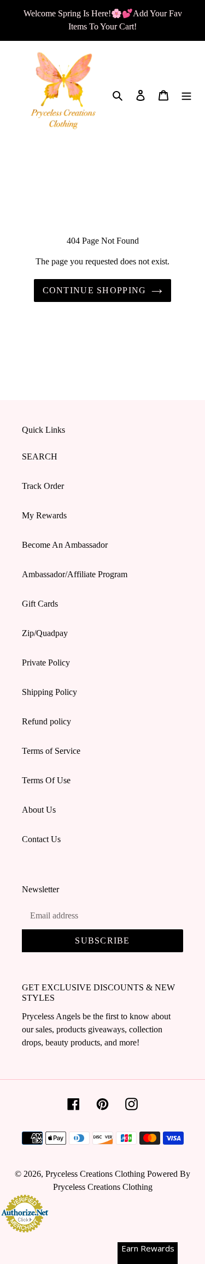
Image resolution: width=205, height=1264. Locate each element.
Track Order (43, 486)
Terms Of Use (46, 780)
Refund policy (46, 721)
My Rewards (44, 515)
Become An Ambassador (65, 544)
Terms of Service (51, 750)
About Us (39, 809)
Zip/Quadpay (45, 633)
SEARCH (39, 456)
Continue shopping (95, 290)
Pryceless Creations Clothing (95, 1173)
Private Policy (46, 662)
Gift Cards (40, 603)
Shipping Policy (49, 692)
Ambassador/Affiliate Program (74, 574)
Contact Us (41, 839)
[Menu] (186, 94)
